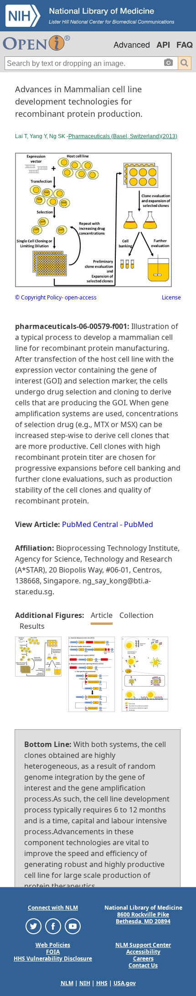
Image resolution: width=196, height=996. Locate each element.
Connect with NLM (53, 907)
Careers (143, 958)
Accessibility (143, 952)
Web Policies (53, 945)
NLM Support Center (143, 945)
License (171, 297)
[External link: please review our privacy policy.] (33, 926)
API (163, 44)
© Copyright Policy (38, 297)
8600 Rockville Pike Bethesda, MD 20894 (143, 918)
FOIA (53, 952)
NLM (67, 983)
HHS (102, 983)
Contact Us (143, 965)
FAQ (184, 44)
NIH (84, 983)
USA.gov (124, 983)
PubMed (138, 524)
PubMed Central (90, 524)
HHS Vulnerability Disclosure (53, 958)
